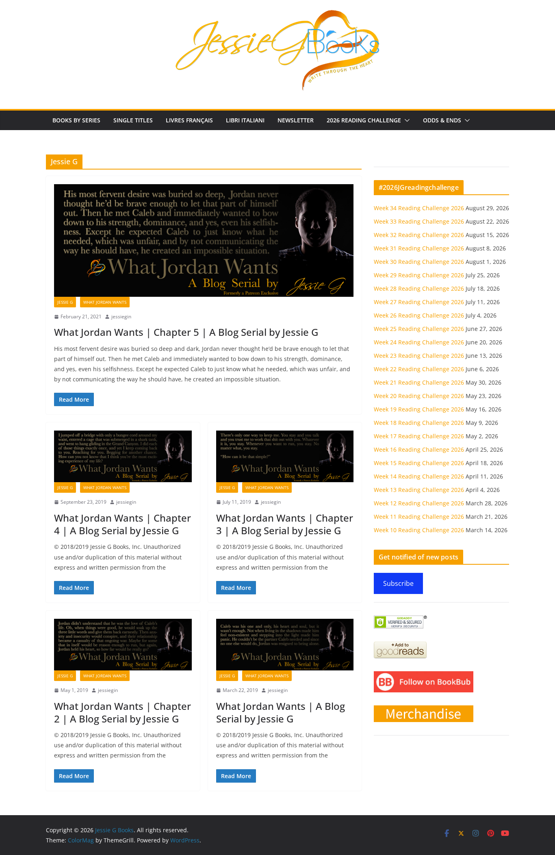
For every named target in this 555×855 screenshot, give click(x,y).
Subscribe (398, 583)
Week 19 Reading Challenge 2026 (419, 409)
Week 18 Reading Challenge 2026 (419, 422)
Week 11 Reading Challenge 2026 (419, 516)
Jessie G (65, 302)
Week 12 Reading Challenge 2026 (419, 503)
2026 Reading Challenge (364, 120)
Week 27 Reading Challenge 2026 (419, 302)
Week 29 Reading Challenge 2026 (419, 275)
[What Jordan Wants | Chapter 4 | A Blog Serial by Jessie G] (123, 456)
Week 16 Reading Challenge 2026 (419, 449)
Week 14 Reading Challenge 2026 (419, 476)
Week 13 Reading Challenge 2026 (419, 490)
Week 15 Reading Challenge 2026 (419, 463)
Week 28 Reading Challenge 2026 (419, 288)
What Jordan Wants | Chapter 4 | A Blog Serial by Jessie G (122, 524)
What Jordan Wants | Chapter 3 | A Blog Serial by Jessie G (284, 524)
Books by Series (76, 120)
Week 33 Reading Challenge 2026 (419, 221)
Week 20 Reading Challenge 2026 (419, 396)
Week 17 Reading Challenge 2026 (419, 436)
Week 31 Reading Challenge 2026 (419, 248)
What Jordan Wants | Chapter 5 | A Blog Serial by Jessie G (186, 332)
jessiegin (121, 316)
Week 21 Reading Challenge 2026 (419, 382)
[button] (405, 120)
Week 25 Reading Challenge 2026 (419, 329)
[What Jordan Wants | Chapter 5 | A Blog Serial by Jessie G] (203, 240)
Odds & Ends (442, 120)
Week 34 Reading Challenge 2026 (419, 208)
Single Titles (133, 120)
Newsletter (296, 120)
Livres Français (189, 120)
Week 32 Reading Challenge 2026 (419, 235)
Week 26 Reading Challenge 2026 (419, 315)
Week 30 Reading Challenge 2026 (419, 261)
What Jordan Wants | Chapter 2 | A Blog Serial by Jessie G (122, 712)
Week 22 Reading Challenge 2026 (419, 369)
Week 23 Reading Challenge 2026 (419, 355)
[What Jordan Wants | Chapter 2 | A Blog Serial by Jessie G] (123, 644)
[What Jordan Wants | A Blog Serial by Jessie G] (285, 644)
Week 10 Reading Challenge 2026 (419, 530)
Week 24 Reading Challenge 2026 (419, 342)
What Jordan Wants (104, 302)
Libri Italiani (245, 120)
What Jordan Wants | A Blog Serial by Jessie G (280, 712)
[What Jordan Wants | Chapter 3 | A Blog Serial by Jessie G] (285, 456)
